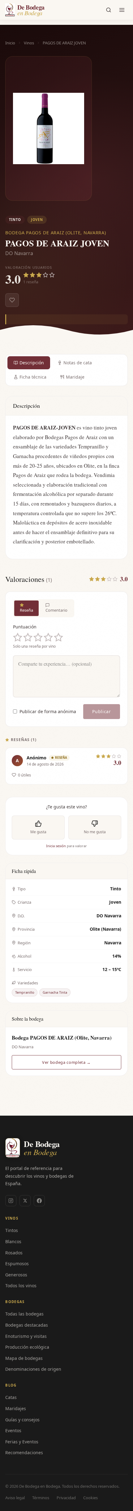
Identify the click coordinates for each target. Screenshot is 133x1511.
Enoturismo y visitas (26, 1336)
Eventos (13, 1430)
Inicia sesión (56, 845)
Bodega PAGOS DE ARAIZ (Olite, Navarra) (55, 233)
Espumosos (17, 1263)
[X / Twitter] (25, 1200)
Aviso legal (15, 1497)
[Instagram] (10, 1200)
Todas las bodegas (24, 1314)
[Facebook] (39, 1200)
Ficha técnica (32, 377)
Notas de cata (77, 363)
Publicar (101, 711)
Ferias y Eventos (21, 1442)
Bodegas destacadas (26, 1325)
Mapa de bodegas (24, 1358)
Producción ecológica (27, 1347)
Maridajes (15, 1408)
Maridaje (75, 377)
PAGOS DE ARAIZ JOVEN (64, 43)
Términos (40, 1497)
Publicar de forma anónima (47, 711)
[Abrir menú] (122, 10)
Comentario (56, 610)
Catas (11, 1397)
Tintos (11, 1230)
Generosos (16, 1275)
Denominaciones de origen (33, 1369)
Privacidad (66, 1497)
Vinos (29, 43)
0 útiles (24, 775)
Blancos (13, 1241)
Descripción (31, 363)
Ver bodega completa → (66, 1062)
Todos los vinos (20, 1285)
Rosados (14, 1253)
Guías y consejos (22, 1420)
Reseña (26, 610)
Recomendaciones (24, 1452)
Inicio (10, 43)
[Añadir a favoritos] (12, 300)
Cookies (90, 1497)
